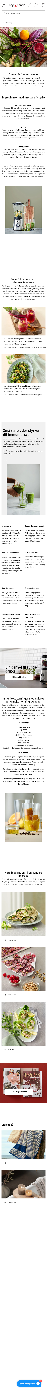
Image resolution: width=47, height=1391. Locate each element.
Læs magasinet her (19, 1091)
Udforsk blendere (19, 677)
